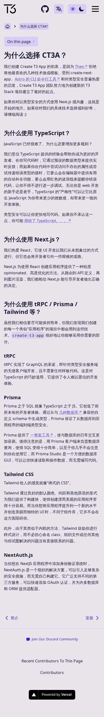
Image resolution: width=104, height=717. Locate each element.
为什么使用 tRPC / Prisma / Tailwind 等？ (40, 308)
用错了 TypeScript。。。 (47, 220)
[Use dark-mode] (77, 9)
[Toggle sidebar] (95, 9)
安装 (89, 618)
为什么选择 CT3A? (34, 26)
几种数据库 (70, 412)
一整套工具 (41, 435)
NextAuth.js (18, 555)
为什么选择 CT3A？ (35, 55)
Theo (81, 66)
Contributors (52, 672)
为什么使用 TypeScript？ (37, 133)
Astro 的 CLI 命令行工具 (37, 79)
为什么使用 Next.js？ (32, 239)
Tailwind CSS (19, 474)
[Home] (10, 9)
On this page (19, 41)
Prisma (12, 397)
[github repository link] (45, 9)
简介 (14, 618)
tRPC (9, 356)
